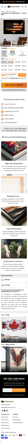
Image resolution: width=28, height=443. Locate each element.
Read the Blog (16, 419)
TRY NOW (22, 75)
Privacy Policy (5, 419)
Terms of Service (5, 428)
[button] (14, 80)
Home (2, 11)
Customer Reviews (18, 422)
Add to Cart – (14, 85)
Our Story (15, 417)
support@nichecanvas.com (8, 407)
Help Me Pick (11, 48)
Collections (8, 11)
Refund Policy (5, 422)
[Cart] (25, 7)
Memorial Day (10, 344)
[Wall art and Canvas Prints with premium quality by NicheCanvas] (14, 6)
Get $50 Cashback (19, 390)
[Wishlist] (22, 7)
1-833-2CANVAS (5, 404)
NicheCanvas (12, 432)
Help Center (4, 417)
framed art (5, 233)
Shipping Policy (5, 425)
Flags (14, 11)
